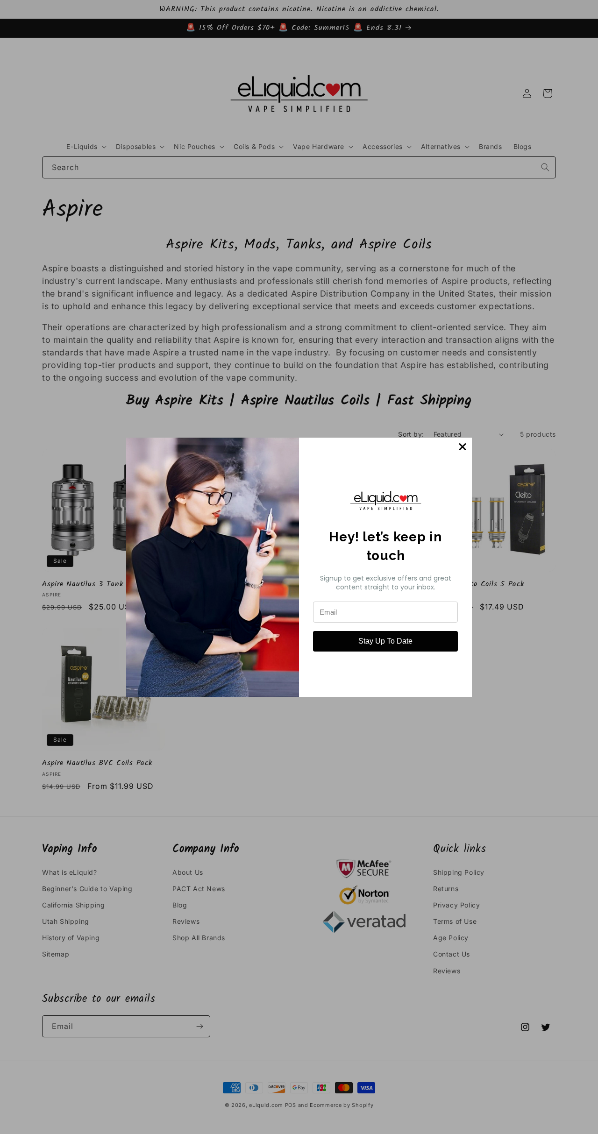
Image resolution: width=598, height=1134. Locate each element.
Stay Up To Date (385, 641)
